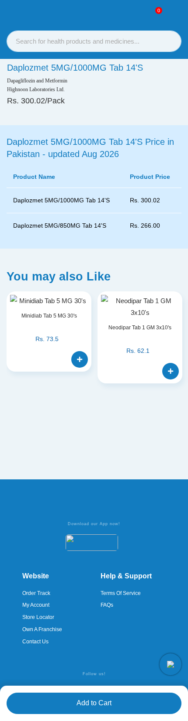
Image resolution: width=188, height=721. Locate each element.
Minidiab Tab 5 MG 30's (49, 316)
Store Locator (38, 617)
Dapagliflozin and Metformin (37, 81)
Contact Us (35, 642)
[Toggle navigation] (173, 13)
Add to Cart (94, 703)
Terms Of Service (121, 593)
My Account (35, 605)
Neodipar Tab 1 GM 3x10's (139, 328)
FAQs (107, 605)
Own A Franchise (42, 629)
